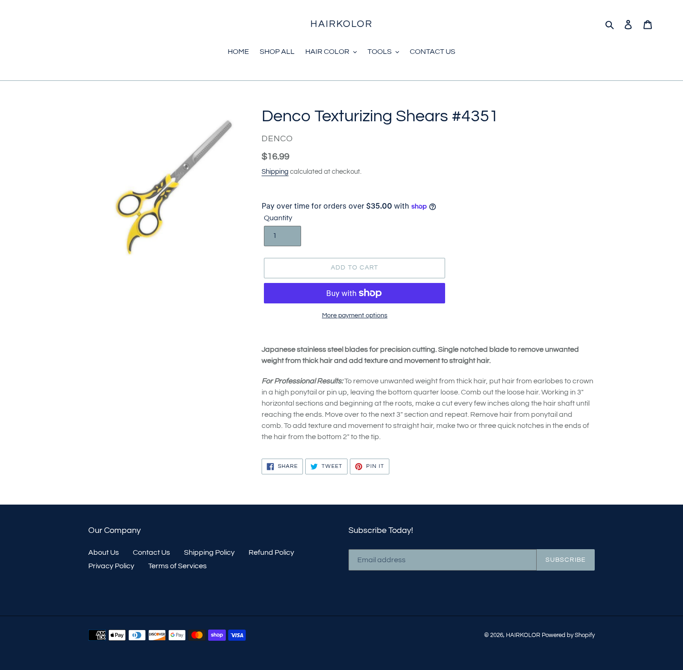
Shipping (275, 171)
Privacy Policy (111, 566)
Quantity (278, 218)
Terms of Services (177, 566)
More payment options (354, 315)
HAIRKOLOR (341, 24)
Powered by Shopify (568, 635)
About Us (103, 552)
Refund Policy (271, 552)
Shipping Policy (209, 552)
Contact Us (151, 552)
